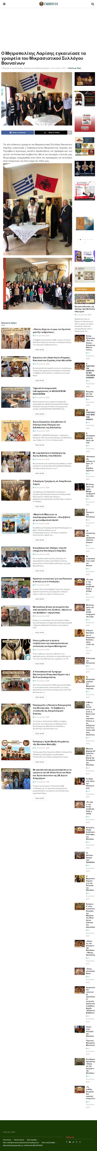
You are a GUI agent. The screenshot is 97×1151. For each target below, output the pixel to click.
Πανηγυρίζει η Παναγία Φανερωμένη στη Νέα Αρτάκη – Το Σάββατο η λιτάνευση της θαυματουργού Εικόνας (52, 709)
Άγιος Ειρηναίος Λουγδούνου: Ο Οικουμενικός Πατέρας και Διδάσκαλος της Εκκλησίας (49, 424)
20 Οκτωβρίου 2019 (58, 68)
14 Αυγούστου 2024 (90, 425)
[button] (80, 239)
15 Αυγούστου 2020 (90, 548)
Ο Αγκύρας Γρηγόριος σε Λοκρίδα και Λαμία (52, 482)
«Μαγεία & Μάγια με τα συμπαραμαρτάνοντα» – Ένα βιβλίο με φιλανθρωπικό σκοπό (51, 517)
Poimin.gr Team (75, 68)
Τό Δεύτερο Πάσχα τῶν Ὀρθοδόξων (91, 857)
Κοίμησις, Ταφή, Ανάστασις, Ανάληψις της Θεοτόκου (91, 833)
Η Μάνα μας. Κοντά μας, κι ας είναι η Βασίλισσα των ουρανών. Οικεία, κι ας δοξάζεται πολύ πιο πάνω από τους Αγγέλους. (91, 718)
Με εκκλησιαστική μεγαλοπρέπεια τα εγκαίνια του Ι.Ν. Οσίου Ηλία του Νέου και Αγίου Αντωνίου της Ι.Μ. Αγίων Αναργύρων (52, 774)
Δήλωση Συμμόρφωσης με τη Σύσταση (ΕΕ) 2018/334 (23, 1145)
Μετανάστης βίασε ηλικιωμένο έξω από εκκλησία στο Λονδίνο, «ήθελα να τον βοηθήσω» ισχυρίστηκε (52, 609)
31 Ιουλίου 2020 (89, 650)
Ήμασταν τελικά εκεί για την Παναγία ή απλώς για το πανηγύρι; (52, 580)
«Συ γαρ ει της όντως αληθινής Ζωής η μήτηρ (90, 808)
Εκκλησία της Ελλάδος (13, 68)
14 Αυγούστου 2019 (90, 771)
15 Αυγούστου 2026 (83, 314)
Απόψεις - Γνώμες (11, 641)
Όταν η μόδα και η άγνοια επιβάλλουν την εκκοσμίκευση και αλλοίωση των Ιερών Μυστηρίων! (50, 643)
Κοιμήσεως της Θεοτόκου (83, 301)
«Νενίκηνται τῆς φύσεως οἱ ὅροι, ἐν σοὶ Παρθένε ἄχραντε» (91, 463)
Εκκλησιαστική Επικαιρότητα (37, 68)
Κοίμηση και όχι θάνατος (89, 393)
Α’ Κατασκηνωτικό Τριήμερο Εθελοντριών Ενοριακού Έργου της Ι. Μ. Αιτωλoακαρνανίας (51, 674)
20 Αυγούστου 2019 (90, 669)
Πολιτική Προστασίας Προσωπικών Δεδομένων (21, 1142)
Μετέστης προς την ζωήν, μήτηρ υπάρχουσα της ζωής (91, 611)
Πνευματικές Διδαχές (12, 423)
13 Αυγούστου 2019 (90, 868)
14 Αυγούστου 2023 (90, 448)
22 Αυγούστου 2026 (41, 335)
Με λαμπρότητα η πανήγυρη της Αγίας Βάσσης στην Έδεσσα (49, 454)
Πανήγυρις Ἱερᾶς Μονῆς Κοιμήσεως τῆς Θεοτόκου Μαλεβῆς (51, 743)
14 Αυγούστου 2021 (90, 523)
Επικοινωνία (19, 1140)
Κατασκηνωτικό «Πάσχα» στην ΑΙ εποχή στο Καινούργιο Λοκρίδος (49, 549)
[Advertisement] (48, 26)
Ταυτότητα (7, 1140)
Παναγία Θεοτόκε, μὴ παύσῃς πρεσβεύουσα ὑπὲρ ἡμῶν (85, 309)
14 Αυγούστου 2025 (90, 402)
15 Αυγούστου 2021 (90, 476)
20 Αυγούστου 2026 (41, 680)
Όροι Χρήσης (32, 1140)
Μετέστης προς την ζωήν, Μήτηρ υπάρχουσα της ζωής (91, 490)
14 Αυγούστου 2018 (90, 961)
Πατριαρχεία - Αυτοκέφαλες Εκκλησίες (15, 359)
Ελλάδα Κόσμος (10, 515)
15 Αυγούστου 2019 (90, 694)
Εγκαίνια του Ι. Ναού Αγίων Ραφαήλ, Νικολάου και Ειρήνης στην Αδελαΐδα (52, 359)
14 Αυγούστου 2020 (90, 597)
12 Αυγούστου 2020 (90, 622)
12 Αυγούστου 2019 (90, 933)
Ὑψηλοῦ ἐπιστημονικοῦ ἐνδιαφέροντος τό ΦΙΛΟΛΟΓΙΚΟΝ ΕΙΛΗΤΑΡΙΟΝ (49, 391)
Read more (39, 350)
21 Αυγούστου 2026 (41, 523)
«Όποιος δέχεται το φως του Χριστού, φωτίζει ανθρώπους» (52, 330)
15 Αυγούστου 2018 (90, 979)
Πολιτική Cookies (48, 1142)
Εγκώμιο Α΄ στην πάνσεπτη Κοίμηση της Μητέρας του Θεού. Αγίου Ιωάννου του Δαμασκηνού (91, 915)
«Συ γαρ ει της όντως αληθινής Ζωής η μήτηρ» (90, 585)
